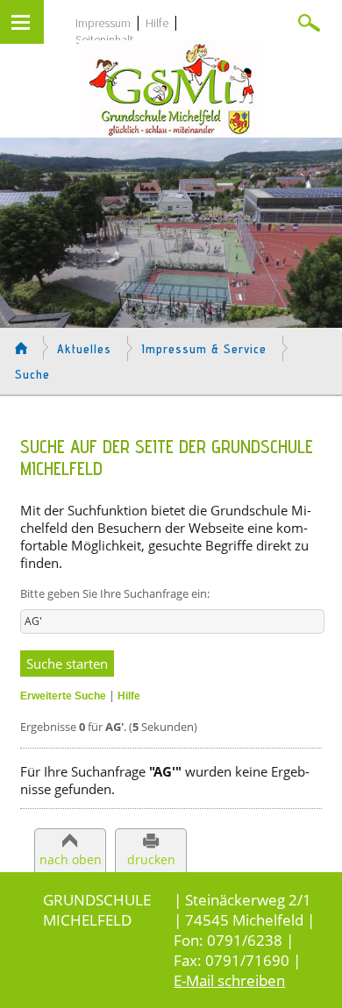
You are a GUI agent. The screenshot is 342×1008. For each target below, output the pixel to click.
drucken (151, 859)
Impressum (103, 23)
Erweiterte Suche (63, 696)
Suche (32, 374)
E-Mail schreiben (229, 980)
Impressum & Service (204, 349)
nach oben (70, 859)
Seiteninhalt (104, 39)
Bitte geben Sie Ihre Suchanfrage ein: (115, 593)
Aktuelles (84, 349)
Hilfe (157, 23)
